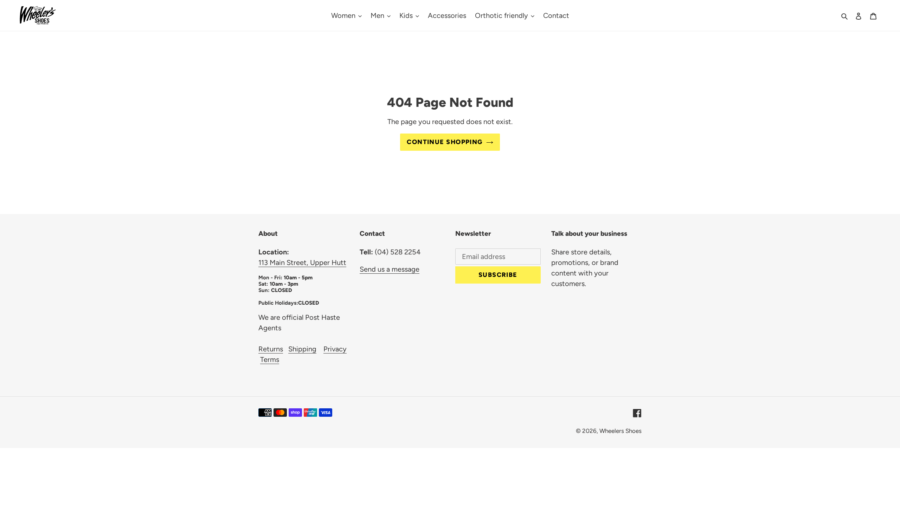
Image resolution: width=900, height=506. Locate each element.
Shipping (302, 349)
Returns (270, 349)
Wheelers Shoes (620, 430)
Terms (269, 359)
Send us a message (389, 269)
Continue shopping (444, 142)
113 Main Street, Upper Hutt (302, 262)
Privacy (335, 349)
